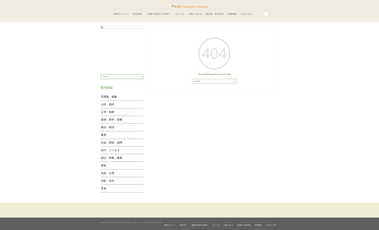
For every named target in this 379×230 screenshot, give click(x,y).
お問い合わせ (195, 14)
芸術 (103, 165)
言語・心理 (107, 173)
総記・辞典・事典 (111, 157)
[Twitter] (261, 13)
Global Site (246, 14)
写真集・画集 (109, 96)
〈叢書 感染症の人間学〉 (158, 14)
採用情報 (232, 14)
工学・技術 (107, 111)
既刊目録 (137, 14)
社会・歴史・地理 (111, 142)
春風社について (121, 14)
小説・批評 (107, 104)
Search (266, 14)
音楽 (103, 188)
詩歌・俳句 (107, 180)
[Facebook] (257, 13)
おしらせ (179, 14)
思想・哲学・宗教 (111, 119)
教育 (103, 134)
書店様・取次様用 (215, 14)
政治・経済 (107, 127)
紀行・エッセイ (110, 150)
